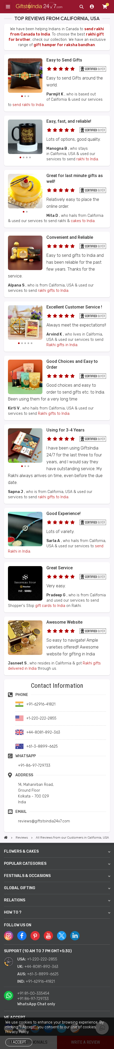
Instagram (8, 935)
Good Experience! (63, 513)
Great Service (59, 567)
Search (81, 6)
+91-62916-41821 (40, 981)
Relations (14, 900)
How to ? (12, 912)
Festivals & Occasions (27, 876)
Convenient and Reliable (69, 237)
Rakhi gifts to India (53, 413)
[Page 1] (22, 96)
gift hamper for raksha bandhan (64, 45)
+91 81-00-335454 (33, 993)
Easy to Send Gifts (64, 60)
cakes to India (83, 221)
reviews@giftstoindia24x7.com (44, 821)
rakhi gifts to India (53, 290)
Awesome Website (64, 622)
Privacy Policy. (17, 1032)
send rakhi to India (28, 105)
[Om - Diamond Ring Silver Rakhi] (25, 545)
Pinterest (35, 935)
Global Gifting (19, 888)
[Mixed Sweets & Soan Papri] (25, 323)
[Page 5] (31, 343)
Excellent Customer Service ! (74, 307)
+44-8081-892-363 (41, 966)
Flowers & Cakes (21, 851)
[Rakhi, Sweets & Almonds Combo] (25, 446)
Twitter (61, 935)
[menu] (8, 7)
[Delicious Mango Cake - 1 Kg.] (25, 192)
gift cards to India (50, 605)
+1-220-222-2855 (42, 959)
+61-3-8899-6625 (43, 974)
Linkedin (75, 935)
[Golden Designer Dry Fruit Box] (25, 653)
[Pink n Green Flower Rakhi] (25, 76)
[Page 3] (28, 96)
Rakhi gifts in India (61, 345)
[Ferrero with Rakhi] (25, 269)
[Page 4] (30, 157)
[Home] (6, 837)
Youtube (48, 935)
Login (92, 6)
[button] (5, 681)
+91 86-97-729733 (33, 999)
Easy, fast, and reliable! (68, 121)
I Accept (18, 1042)
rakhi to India (87, 159)
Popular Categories (25, 863)
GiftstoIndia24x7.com (39, 6)
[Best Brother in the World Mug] (25, 138)
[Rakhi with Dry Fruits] (25, 393)
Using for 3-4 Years (65, 430)
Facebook (22, 935)
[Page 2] (25, 96)
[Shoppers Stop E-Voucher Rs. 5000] (25, 599)
